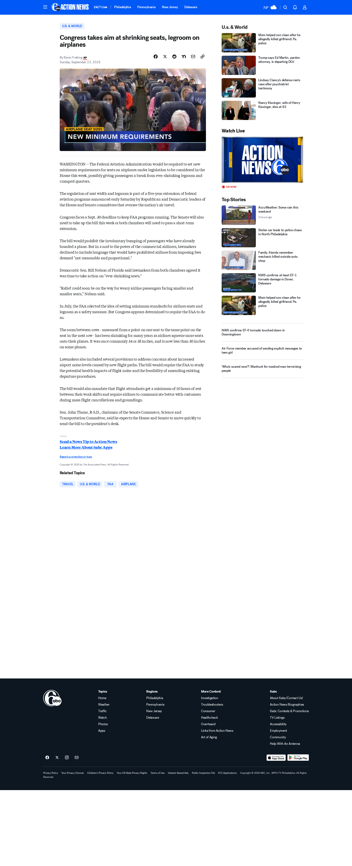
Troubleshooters (212, 704)
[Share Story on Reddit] (174, 56)
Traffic (102, 711)
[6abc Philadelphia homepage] (70, 7)
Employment (278, 730)
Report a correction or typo (76, 457)
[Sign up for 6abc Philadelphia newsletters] (77, 758)
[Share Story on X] (165, 56)
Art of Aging (209, 737)
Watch (102, 717)
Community (278, 737)
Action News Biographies (287, 704)
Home (102, 698)
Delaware (190, 7)
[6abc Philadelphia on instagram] (67, 758)
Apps (101, 730)
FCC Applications (227, 773)
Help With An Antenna (285, 743)
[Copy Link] (202, 56)
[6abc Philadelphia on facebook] (47, 758)
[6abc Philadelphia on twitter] (57, 758)
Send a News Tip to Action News (88, 441)
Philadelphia (122, 7)
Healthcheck (209, 717)
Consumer (208, 711)
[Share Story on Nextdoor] (183, 56)
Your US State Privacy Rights (132, 773)
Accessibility (278, 724)
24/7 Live (100, 7)
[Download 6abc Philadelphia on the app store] (276, 757)
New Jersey (170, 7)
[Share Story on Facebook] (155, 56)
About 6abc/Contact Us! (286, 698)
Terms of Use (158, 773)
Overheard (208, 724)
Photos (103, 724)
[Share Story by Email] (193, 56)
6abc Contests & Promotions (289, 711)
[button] (45, 7)
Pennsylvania (146, 7)
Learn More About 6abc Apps (86, 447)
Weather (104, 704)
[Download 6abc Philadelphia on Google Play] (298, 757)
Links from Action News (217, 730)
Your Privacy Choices (72, 773)
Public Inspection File (203, 773)
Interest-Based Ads (178, 773)
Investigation (209, 698)
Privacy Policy (50, 773)
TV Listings (277, 717)
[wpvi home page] (52, 698)
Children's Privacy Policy (100, 773)
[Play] (262, 160)
